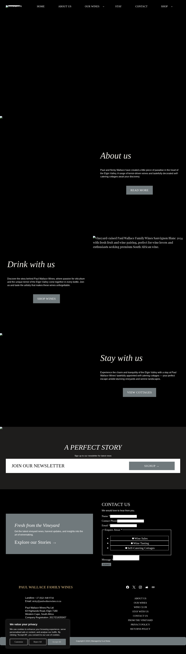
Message (107, 559)
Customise (19, 642)
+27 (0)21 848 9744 (44, 598)
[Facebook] (127, 587)
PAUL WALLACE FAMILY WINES (46, 587)
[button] (139, 190)
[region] (38, 634)
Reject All (38, 642)
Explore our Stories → (36, 542)
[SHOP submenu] (172, 6)
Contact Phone (109, 520)
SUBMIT (106, 564)
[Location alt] (147, 587)
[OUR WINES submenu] (103, 6)
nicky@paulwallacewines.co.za (46, 601)
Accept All (56, 642)
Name (106, 516)
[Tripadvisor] (153, 587)
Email (106, 525)
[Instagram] (140, 587)
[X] (134, 587)
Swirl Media (106, 641)
